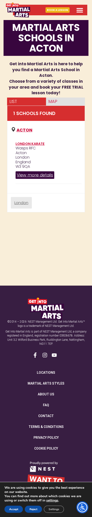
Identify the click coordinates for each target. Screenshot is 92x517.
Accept (13, 509)
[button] (79, 10)
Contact (46, 416)
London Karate (30, 143)
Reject (33, 509)
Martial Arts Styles (46, 383)
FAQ (46, 405)
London (21, 202)
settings (52, 500)
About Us (46, 394)
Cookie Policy (46, 448)
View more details (35, 175)
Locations (46, 372)
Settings (54, 509)
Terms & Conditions (46, 427)
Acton (24, 130)
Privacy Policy (46, 437)
